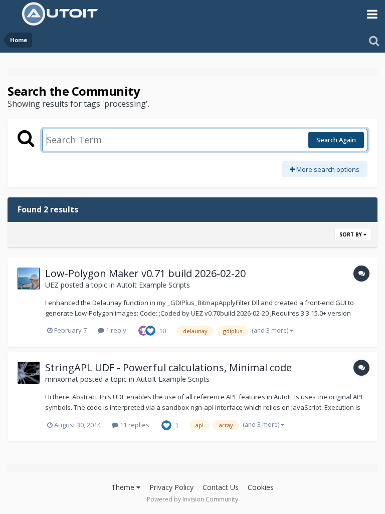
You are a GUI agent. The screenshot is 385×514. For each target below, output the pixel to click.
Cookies (261, 487)
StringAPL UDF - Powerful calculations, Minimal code (168, 367)
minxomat (61, 379)
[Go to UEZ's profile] (29, 279)
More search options (327, 169)
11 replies (133, 424)
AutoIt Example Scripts (153, 285)
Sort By (351, 234)
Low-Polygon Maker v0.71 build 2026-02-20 (145, 273)
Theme (123, 487)
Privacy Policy (171, 487)
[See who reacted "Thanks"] (143, 330)
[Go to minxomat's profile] (29, 373)
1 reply (115, 330)
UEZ (52, 285)
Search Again (336, 139)
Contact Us (221, 487)
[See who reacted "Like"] (150, 330)
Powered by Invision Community (192, 499)
